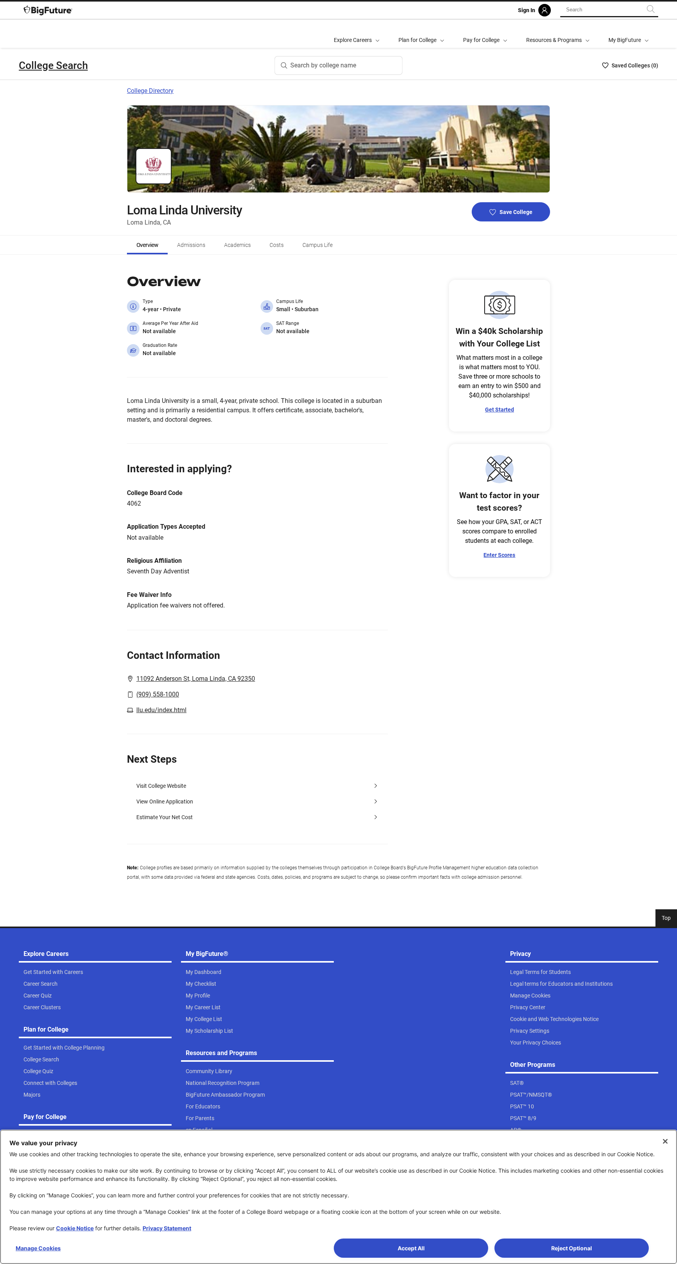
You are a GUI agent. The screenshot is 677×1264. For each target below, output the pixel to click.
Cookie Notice (75, 1228)
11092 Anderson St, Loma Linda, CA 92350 (195, 678)
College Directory (150, 90)
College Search (53, 65)
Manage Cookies (38, 1248)
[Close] (665, 1141)
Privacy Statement (167, 1228)
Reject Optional (571, 1248)
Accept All (411, 1248)
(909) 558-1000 (157, 694)
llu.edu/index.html (161, 710)
